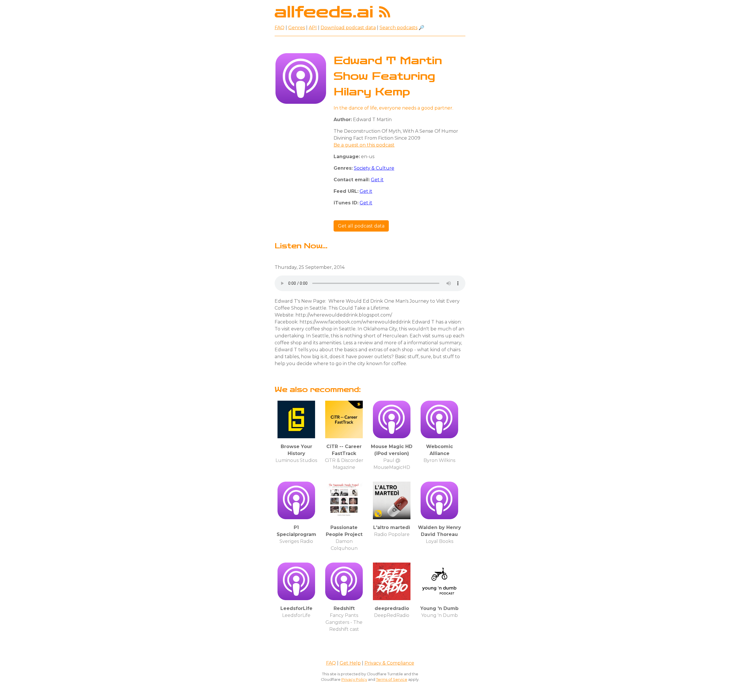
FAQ (279, 27)
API (313, 27)
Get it (377, 179)
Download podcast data (348, 27)
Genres (296, 27)
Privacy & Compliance (389, 663)
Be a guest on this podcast (364, 145)
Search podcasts (398, 27)
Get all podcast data (361, 226)
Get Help (350, 663)
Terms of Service (391, 679)
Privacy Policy (354, 679)
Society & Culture (374, 168)
